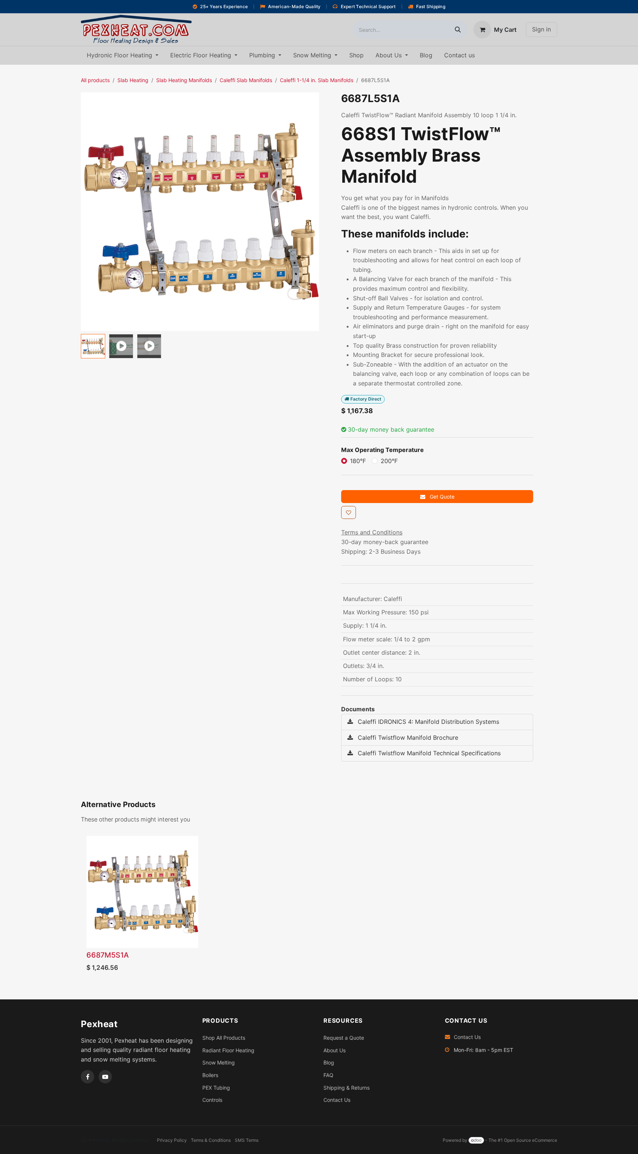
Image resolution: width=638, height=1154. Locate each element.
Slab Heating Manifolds (184, 80)
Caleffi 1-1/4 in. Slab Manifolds (316, 80)
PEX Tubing (216, 1087)
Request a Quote (343, 1038)
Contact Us (336, 1100)
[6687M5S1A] (142, 892)
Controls (212, 1100)
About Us (334, 1050)
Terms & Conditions (211, 1140)
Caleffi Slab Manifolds (246, 80)
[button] (93, 211)
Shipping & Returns (346, 1087)
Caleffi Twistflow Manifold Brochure (407, 737)
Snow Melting (218, 1062)
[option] (319, 906)
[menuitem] (122, 55)
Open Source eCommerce (530, 1140)
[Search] (458, 29)
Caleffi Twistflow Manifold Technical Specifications (428, 753)
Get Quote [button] (441, 496)
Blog (328, 1062)
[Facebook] (87, 1076)
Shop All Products (223, 1038)
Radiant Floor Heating (228, 1050)
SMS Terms (246, 1140)
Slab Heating (132, 80)
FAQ (328, 1075)
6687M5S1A (107, 955)
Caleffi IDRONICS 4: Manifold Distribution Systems (427, 721)
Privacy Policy (172, 1140)
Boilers (210, 1075)
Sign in (541, 29)
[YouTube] (105, 1076)
